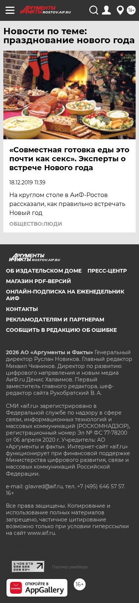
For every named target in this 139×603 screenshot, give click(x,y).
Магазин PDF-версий (38, 281)
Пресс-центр (107, 270)
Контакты (22, 309)
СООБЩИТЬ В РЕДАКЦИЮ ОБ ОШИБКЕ (61, 330)
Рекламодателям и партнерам (55, 319)
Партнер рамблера (69, 567)
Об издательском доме (44, 270)
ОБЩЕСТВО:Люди (35, 223)
